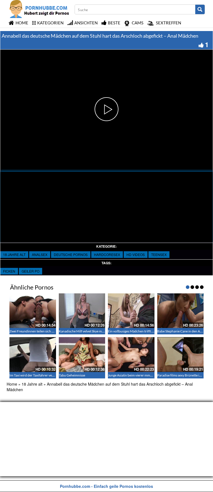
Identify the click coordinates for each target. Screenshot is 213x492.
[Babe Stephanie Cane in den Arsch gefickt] (180, 310)
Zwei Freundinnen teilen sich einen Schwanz (41, 331)
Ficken (9, 271)
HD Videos (135, 254)
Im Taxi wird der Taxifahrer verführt (35, 375)
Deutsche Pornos (71, 254)
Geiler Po (30, 271)
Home (12, 384)
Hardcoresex (107, 254)
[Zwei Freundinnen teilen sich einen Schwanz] (32, 310)
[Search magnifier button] (200, 9)
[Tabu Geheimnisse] (82, 354)
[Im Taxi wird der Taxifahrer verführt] (32, 354)
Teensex (159, 254)
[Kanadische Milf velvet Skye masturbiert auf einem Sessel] (82, 310)
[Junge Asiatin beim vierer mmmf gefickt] (131, 354)
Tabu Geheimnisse (72, 375)
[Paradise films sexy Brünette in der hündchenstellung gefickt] (180, 354)
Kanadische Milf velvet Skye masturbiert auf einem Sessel (99, 331)
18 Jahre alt (14, 254)
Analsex (39, 254)
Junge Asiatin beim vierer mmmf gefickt (136, 375)
